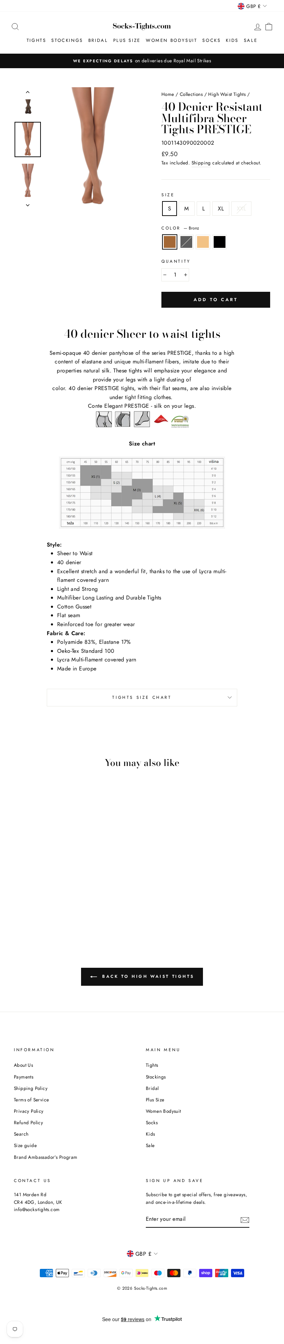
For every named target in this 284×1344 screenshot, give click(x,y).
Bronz (170, 242)
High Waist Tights (227, 94)
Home (167, 94)
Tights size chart (141, 697)
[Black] (32, 909)
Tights (36, 40)
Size (168, 195)
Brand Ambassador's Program (45, 1157)
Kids (232, 40)
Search (21, 1133)
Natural (203, 242)
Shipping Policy (30, 1088)
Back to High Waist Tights (147, 976)
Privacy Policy (29, 1111)
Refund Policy (28, 1122)
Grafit (186, 242)
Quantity (176, 261)
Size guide (25, 1145)
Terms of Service (31, 1099)
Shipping (201, 162)
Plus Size (127, 40)
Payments (23, 1076)
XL (221, 209)
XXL (241, 209)
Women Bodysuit (171, 40)
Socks (211, 40)
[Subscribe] (244, 1219)
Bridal (98, 40)
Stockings (67, 40)
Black (220, 242)
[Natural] (41, 901)
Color (180, 228)
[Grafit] (32, 901)
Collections (191, 94)
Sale (250, 40)
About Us (23, 1065)
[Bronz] (22, 901)
